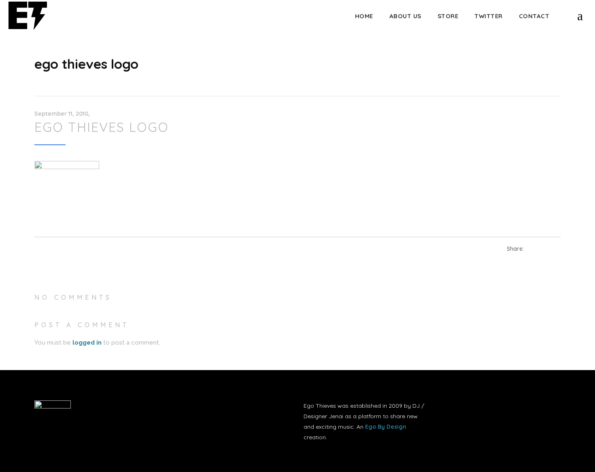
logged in (87, 342)
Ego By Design (385, 426)
